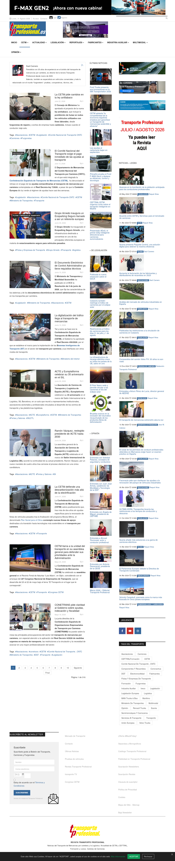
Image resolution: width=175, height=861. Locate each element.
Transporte (39, 200)
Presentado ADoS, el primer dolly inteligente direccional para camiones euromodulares (100, 234)
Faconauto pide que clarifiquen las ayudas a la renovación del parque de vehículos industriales (140, 481)
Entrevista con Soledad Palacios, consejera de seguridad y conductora (100, 459)
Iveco (143, 688)
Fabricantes (94, 42)
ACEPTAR (133, 856)
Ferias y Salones (18, 418)
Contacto (43, 18)
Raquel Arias (154, 194)
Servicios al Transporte (131, 718)
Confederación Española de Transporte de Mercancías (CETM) (39, 180)
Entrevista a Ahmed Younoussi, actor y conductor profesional (99, 540)
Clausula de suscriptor (128, 782)
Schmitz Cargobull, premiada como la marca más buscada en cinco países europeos (140, 598)
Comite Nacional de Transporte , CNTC (65, 651)
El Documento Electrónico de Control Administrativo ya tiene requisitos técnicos (70, 265)
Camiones (15, 138)
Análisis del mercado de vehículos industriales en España (140, 303)
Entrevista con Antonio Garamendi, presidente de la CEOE (100, 566)
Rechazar (148, 856)
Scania (154, 708)
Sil (55, 474)
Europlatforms (43, 414)
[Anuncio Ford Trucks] (87, 7)
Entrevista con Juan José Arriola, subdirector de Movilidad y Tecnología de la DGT (101, 486)
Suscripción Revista (126, 774)
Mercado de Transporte (75, 736)
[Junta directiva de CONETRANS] (30, 616)
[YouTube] (130, 631)
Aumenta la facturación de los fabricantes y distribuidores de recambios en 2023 (138, 274)
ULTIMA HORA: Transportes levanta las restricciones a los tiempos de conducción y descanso (138, 511)
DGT (37, 654)
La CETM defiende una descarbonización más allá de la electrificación (69, 489)
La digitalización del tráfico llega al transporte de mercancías (69, 318)
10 (68, 667)
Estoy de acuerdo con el (29, 784)
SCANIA (140, 252)
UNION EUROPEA (143, 576)
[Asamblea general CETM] (30, 558)
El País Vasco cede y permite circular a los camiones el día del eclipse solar (99, 388)
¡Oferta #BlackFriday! (127, 736)
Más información (118, 856)
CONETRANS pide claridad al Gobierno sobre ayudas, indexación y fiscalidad (70, 607)
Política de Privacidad (127, 789)
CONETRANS (17, 607)
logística (77, 250)
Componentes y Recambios (133, 668)
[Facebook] (122, 631)
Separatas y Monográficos (129, 743)
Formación (126, 683)
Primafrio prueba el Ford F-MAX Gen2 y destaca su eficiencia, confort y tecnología (100, 177)
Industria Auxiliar (117, 42)
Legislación (57, 42)
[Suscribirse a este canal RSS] (82, 65)
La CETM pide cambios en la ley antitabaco (69, 96)
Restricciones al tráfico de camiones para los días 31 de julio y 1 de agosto (100, 331)
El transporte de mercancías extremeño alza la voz (141, 419)
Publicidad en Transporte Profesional (134, 759)
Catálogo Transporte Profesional (132, 751)
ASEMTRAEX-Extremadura (147, 425)
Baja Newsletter (125, 812)
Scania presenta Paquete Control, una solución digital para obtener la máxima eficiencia (139, 245)
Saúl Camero (149, 251)
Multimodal (139, 42)
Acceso (36, 18)
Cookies (121, 797)
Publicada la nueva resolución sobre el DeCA (98, 276)
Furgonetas (27, 138)
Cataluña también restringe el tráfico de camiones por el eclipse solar (100, 303)
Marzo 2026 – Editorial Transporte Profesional (100, 591)
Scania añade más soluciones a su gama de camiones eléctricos (138, 540)
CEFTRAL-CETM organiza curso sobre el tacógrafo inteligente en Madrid (100, 205)
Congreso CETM (56, 592)
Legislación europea (130, 693)
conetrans (34, 651)
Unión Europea (127, 722)
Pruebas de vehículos (74, 759)
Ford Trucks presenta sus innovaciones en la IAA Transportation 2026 (100, 89)
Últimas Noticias (72, 751)
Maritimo (146, 698)
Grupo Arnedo (53, 250)
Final (47, 672)
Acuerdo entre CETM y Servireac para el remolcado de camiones (141, 216)
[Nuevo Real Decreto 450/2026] (30, 327)
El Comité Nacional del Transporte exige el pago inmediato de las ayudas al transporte (69, 155)
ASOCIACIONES (18, 153)
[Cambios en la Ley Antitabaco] (30, 106)
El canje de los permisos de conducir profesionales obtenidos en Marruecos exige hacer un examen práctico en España (141, 451)
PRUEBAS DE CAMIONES (146, 366)
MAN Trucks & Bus (129, 698)
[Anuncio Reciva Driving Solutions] (142, 68)
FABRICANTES (142, 309)
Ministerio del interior (71, 358)
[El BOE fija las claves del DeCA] (30, 274)
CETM (24, 42)
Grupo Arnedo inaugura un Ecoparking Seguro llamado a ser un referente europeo (70, 216)
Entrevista (142, 398)
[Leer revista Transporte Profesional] (142, 136)
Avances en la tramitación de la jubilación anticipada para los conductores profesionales (141, 188)
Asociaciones (22, 135)
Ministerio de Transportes (22, 200)
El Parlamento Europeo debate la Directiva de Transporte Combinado (139, 569)
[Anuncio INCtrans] (114, 29)
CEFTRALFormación (130, 659)
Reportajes (75, 42)
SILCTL (30, 418)
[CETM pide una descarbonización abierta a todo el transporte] (30, 498)
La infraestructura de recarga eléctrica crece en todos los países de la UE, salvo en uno (101, 360)
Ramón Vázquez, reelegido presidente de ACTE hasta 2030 (69, 433)
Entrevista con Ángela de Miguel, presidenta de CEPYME (101, 514)
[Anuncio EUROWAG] (142, 87)
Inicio (14, 42)
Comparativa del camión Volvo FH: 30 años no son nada (141, 360)
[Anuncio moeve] (142, 105)
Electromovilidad (137, 673)
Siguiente (78, 667)
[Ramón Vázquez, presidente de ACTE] (30, 442)
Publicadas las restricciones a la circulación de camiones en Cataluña (139, 331)
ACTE (15, 374)
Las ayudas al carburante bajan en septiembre (98, 150)
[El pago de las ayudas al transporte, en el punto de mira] (30, 162)
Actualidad (38, 42)
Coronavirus (156, 668)
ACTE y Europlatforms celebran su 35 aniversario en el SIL (69, 374)
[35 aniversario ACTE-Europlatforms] (30, 383)
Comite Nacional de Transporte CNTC (65, 135)
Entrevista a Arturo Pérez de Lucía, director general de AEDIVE (141, 392)
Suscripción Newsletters (128, 766)
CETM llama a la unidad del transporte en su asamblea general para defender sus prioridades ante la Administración (70, 552)
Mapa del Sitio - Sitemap (128, 804)
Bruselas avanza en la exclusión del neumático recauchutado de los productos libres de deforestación (100, 417)
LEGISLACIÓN (17, 265)
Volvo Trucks (144, 722)
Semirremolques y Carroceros (150, 604)
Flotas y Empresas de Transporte (26, 215)
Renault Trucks (139, 708)
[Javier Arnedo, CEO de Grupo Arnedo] (30, 225)
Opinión (15, 52)
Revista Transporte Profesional (78, 766)
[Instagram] (138, 631)
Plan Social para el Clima (32, 520)
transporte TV (71, 774)
